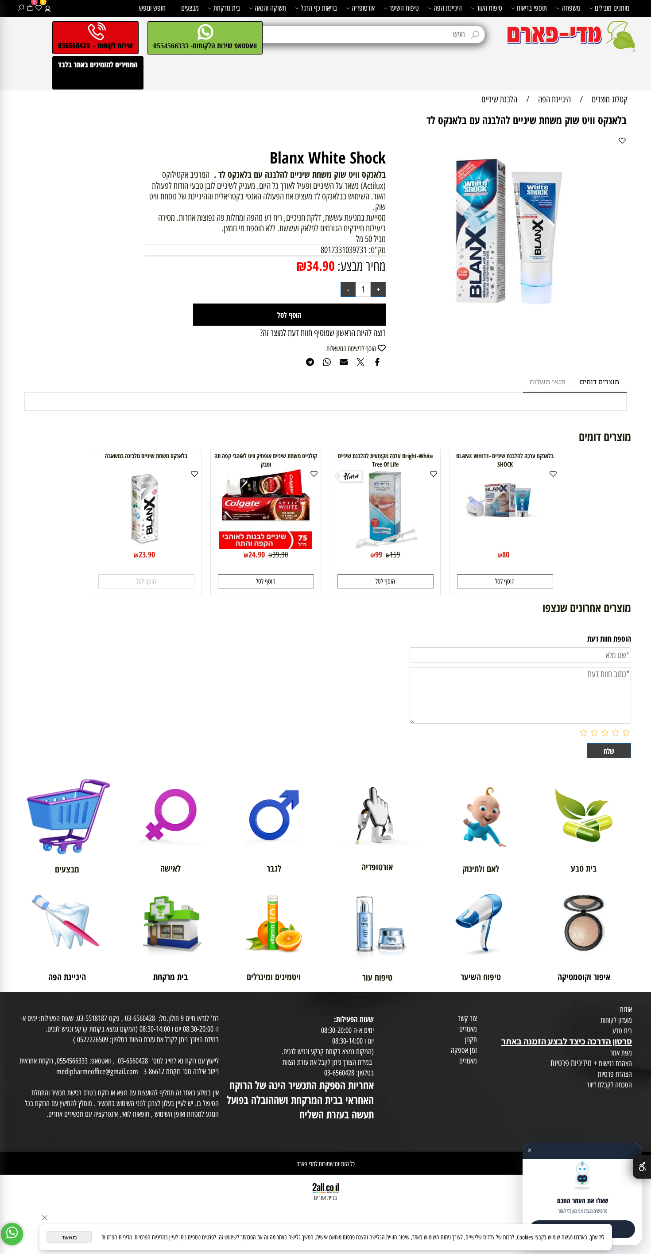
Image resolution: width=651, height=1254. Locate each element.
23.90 (147, 554)
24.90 (256, 554)
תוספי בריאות (532, 8)
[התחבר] (47, 8)
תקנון (471, 1039)
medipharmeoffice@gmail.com (97, 1071)
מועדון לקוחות (616, 1020)
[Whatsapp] (12, 1234)
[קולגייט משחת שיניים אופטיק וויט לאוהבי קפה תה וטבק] (265, 546)
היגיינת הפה (448, 8)
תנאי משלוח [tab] (548, 382)
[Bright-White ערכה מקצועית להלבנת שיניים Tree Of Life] (385, 546)
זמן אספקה (464, 1050)
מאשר (69, 1237)
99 (378, 554)
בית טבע (622, 1030)
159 (395, 555)
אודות (626, 1009)
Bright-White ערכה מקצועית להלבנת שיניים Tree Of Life (385, 460)
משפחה (571, 8)
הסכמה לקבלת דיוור (609, 1084)
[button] (505, 581)
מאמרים (468, 1028)
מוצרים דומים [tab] (599, 382)
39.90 (280, 555)
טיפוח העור (489, 8)
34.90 (320, 266)
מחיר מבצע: (360, 266)
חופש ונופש (152, 8)
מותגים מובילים (612, 8)
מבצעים (190, 8)
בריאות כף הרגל (319, 8)
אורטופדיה (363, 8)
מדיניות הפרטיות (116, 1237)
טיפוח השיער (404, 8)
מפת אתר (621, 1052)
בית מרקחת (226, 8)
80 (505, 554)
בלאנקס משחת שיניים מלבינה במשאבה (146, 456)
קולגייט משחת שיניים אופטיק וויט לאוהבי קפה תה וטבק (265, 460)
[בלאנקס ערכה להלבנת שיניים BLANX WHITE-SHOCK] (505, 546)
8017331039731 (344, 250)
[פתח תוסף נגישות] (642, 1167)
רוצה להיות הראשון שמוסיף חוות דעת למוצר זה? (323, 332)
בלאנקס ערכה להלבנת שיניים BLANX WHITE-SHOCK (505, 460)
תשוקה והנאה (270, 8)
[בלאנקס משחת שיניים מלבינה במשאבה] (146, 546)
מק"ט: (377, 250)
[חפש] (21, 8)
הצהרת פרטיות (615, 1074)
